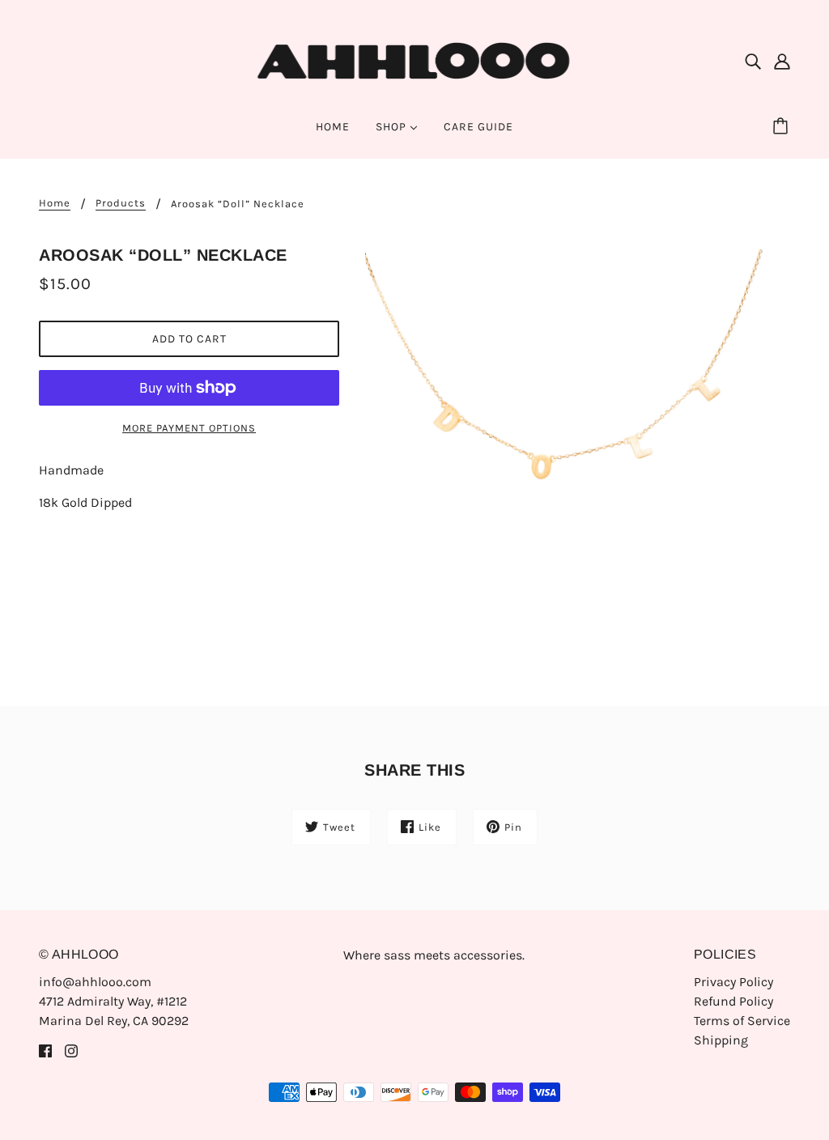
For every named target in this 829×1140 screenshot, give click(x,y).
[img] (752, 61)
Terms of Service (742, 1020)
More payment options (189, 428)
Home (54, 203)
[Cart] (783, 127)
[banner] (414, 59)
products (121, 203)
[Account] (782, 61)
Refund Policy (733, 1001)
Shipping (721, 1040)
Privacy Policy (733, 981)
